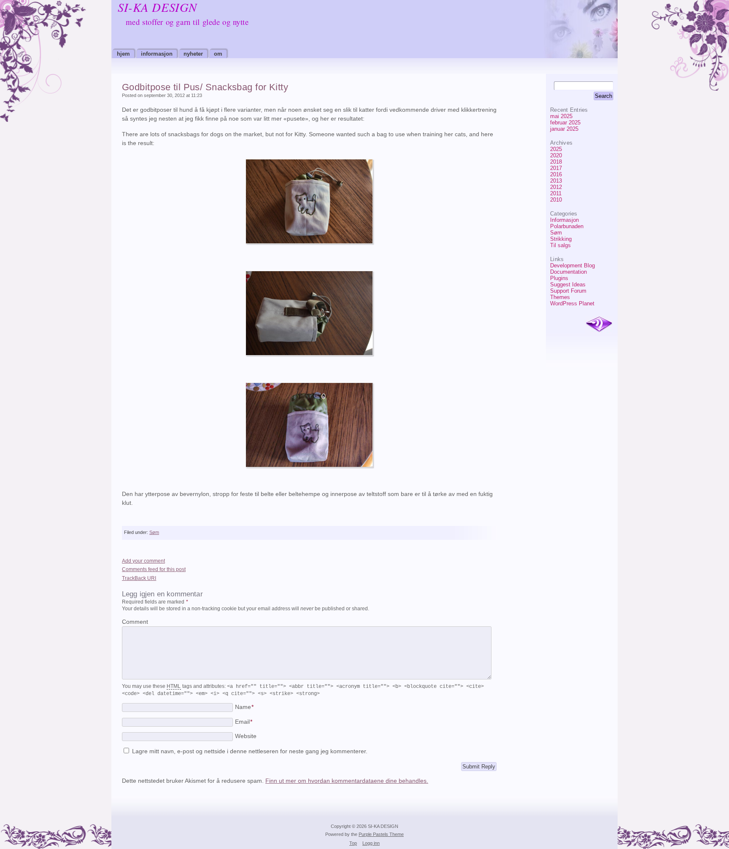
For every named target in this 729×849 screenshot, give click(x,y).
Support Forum (568, 291)
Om (218, 54)
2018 (556, 162)
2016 (556, 174)
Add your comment (143, 561)
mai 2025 (561, 116)
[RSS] (599, 324)
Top (353, 843)
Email (243, 722)
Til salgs (560, 245)
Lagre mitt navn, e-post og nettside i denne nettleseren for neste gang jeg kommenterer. (249, 751)
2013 (556, 181)
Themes (560, 297)
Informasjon (157, 54)
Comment (135, 622)
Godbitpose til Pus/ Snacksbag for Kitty (205, 87)
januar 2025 (564, 129)
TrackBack (139, 578)
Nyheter (193, 54)
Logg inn (371, 843)
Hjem (123, 54)
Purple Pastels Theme (381, 834)
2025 (556, 149)
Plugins (559, 278)
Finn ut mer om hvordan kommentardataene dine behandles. (346, 781)
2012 (556, 187)
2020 (556, 155)
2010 (556, 200)
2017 (556, 168)
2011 (556, 193)
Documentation (568, 272)
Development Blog (572, 265)
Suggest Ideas (568, 284)
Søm (556, 232)
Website (245, 736)
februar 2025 (565, 122)
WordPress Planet (572, 303)
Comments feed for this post (154, 569)
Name (244, 707)
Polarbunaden (566, 226)
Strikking (561, 239)
